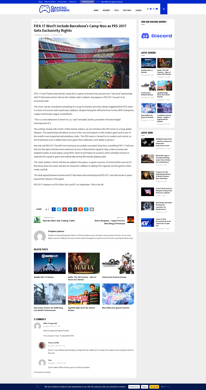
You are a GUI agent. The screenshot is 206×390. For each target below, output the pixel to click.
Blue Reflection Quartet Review (113, 2)
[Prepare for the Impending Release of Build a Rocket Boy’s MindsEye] (147, 175)
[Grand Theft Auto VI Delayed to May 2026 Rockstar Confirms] (147, 191)
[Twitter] (151, 9)
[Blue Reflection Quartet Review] (148, 108)
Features (127, 10)
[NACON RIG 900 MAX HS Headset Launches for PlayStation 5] (147, 206)
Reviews (106, 10)
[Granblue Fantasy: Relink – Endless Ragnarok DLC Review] (164, 108)
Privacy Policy (62, 2)
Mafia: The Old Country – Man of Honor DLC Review (82, 278)
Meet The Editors (50, 2)
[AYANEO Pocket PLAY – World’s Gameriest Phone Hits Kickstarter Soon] (147, 142)
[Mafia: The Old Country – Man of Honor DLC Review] (164, 63)
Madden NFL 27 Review (44, 277)
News (96, 10)
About (40, 2)
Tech (116, 10)
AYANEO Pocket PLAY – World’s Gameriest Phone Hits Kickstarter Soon (164, 142)
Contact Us (72, 2)
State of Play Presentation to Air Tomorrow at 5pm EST (163, 222)
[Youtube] (157, 9)
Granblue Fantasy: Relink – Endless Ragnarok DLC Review (164, 118)
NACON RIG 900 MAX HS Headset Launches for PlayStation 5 (164, 206)
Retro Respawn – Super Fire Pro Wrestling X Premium (110, 222)
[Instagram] (154, 9)
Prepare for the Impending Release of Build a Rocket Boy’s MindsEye (163, 175)
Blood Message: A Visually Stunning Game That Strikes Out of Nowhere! (163, 158)
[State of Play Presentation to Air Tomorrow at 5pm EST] (147, 222)
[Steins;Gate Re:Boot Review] (148, 86)
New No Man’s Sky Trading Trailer (59, 221)
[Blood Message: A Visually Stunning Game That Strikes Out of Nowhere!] (147, 159)
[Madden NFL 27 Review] (148, 63)
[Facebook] (148, 9)
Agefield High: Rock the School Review (81, 309)
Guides (139, 10)
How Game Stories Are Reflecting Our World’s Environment (48, 309)
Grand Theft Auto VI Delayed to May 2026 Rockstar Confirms (164, 190)
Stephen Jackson (42, 35)
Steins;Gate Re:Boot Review (114, 277)
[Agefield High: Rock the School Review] (164, 86)
